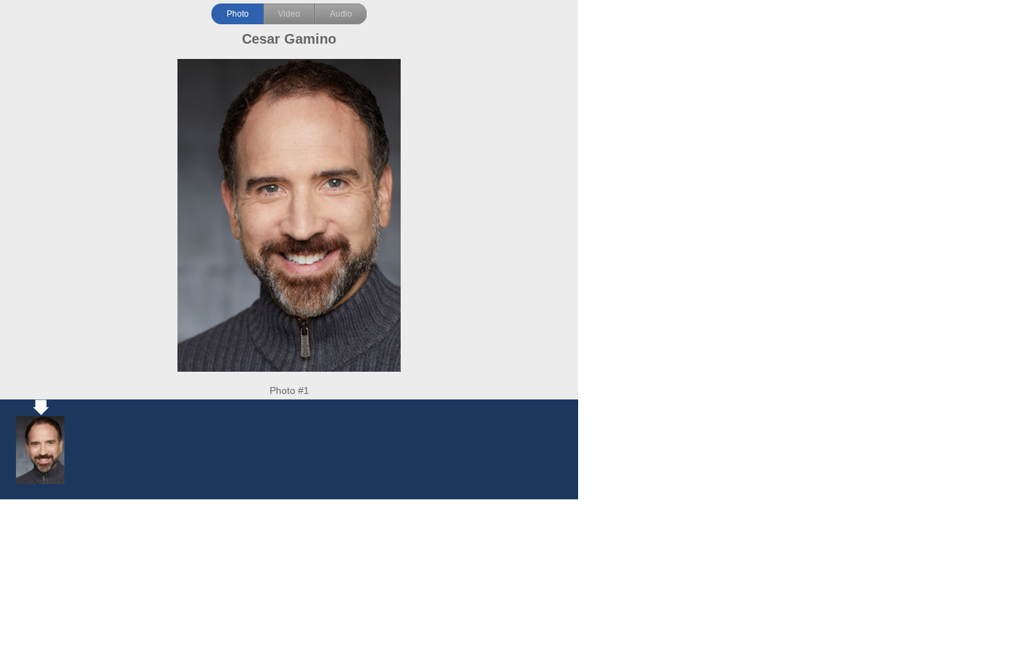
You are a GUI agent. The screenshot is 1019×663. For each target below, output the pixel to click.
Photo (238, 14)
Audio (341, 14)
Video (289, 14)
